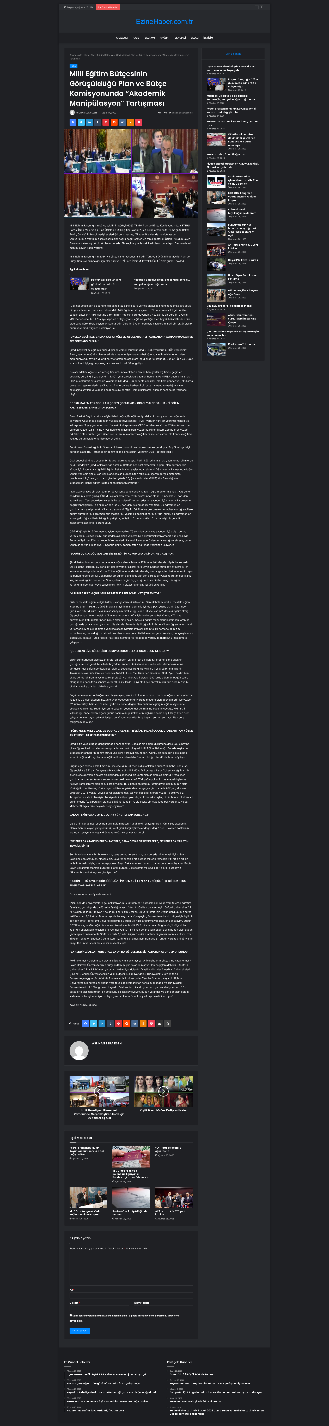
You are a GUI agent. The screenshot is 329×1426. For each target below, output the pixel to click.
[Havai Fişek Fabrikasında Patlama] (216, 280)
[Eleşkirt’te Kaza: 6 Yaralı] (216, 264)
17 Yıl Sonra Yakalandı (241, 344)
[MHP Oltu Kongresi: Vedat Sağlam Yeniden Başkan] (88, 1197)
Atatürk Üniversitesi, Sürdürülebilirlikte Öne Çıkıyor (242, 318)
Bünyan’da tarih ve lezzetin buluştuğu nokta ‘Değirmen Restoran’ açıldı (243, 230)
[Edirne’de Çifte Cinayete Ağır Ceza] (216, 295)
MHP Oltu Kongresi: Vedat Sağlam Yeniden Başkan (86, 1213)
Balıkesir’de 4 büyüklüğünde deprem (129, 1213)
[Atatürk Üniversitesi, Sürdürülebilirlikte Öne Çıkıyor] (216, 319)
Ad (72, 1290)
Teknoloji (179, 37)
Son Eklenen (233, 53)
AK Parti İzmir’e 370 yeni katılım (170, 1213)
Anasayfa (122, 37)
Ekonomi (150, 37)
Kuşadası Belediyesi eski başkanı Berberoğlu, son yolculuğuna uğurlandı (159, 7)
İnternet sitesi (141, 1302)
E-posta (75, 1302)
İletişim (208, 37)
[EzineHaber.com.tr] (164, 21)
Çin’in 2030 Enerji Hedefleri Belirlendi (229, 306)
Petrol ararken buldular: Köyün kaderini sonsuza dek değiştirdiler (87, 1151)
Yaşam (195, 37)
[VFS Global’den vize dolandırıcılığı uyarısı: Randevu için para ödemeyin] (131, 1157)
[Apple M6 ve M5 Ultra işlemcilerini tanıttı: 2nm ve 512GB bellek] (216, 181)
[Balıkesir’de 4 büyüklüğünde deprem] (131, 1197)
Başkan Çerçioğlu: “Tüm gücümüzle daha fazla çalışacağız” (106, 284)
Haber (136, 37)
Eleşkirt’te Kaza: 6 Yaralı (243, 260)
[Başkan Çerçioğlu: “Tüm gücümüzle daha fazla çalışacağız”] (79, 284)
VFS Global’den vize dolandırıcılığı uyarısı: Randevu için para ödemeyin (130, 1174)
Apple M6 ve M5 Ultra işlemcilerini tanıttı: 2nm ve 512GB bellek (243, 180)
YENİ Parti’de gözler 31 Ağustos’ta (168, 1149)
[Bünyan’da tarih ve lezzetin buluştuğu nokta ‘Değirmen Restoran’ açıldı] (216, 229)
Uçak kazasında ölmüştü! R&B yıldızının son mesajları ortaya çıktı (231, 68)
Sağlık (164, 37)
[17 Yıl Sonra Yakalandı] (216, 349)
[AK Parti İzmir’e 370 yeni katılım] (174, 1197)
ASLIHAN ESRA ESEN (86, 112)
